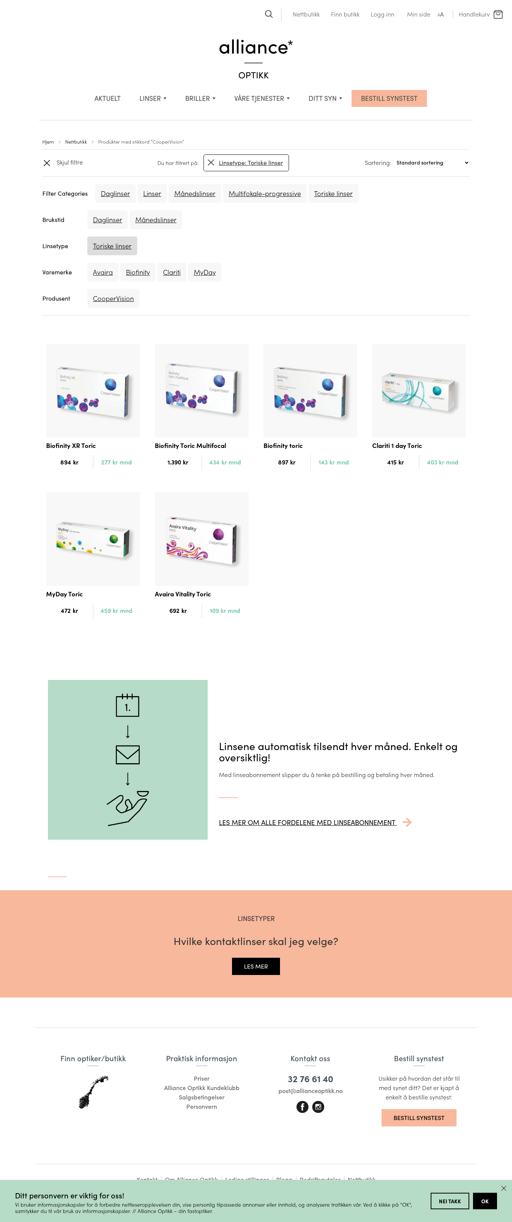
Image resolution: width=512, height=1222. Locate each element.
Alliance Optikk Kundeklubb (202, 1088)
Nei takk (450, 1201)
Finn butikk (345, 14)
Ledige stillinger (247, 1179)
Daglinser (115, 193)
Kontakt (147, 1179)
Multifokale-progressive (265, 193)
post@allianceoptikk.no (310, 1091)
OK (485, 1201)
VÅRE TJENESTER (259, 98)
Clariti (172, 272)
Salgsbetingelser (202, 1097)
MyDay (205, 272)
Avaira (103, 272)
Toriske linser (333, 193)
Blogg (284, 1179)
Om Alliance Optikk (191, 1179)
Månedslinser (195, 193)
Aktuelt (107, 98)
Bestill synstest (419, 1118)
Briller (197, 98)
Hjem (48, 141)
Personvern (201, 1106)
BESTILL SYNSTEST (389, 98)
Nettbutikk (306, 14)
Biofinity (138, 272)
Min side (418, 14)
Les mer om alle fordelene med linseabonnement (308, 822)
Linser (150, 98)
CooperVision (113, 298)
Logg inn (382, 14)
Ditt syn (322, 98)
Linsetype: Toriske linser (251, 162)
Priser (202, 1078)
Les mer (256, 966)
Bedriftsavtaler (320, 1179)
